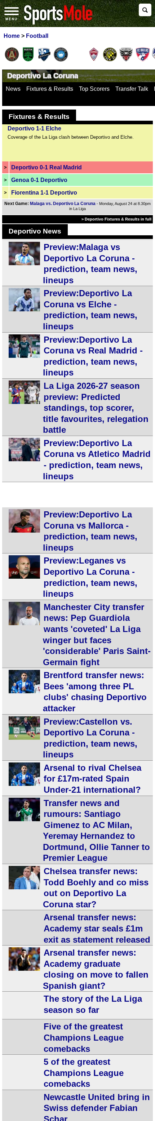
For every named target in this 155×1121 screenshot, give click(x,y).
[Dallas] (143, 60)
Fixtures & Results (49, 89)
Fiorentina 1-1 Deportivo (44, 193)
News (13, 89)
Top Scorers (94, 89)
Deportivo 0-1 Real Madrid (46, 167)
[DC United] (126, 60)
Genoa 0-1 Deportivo (39, 180)
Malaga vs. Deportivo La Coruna (63, 203)
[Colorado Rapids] (94, 60)
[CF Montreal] (44, 60)
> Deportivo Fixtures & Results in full (116, 219)
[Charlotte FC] (61, 60)
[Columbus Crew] (110, 60)
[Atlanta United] (12, 60)
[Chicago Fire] (77, 60)
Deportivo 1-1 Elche (34, 128)
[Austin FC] (28, 60)
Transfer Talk (131, 89)
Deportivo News (35, 231)
